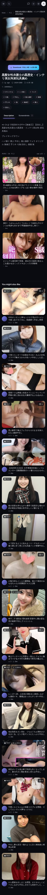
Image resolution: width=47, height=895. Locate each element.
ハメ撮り (22, 92)
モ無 (6, 97)
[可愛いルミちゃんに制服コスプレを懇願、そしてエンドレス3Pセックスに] (23, 795)
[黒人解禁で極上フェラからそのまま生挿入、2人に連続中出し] (23, 419)
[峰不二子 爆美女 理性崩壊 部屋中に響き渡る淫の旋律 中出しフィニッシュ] (23, 607)
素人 (36, 102)
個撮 (39, 97)
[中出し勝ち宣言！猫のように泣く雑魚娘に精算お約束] (23, 833)
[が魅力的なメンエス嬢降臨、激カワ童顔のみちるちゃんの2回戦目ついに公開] (23, 570)
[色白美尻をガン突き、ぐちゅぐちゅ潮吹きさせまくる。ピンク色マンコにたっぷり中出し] (23, 720)
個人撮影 (28, 97)
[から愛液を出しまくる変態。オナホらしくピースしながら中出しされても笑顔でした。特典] (23, 871)
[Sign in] (43, 3)
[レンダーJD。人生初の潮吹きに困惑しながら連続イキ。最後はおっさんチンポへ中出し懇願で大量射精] (23, 683)
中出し (16, 97)
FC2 (10, 13)
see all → (41, 154)
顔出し (7, 107)
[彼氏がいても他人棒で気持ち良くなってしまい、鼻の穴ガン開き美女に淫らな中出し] (23, 758)
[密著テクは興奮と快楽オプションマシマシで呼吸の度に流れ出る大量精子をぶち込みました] (23, 381)
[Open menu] (3, 3)
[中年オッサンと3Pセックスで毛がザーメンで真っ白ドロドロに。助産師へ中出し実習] (23, 306)
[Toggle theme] (33, 4)
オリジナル (9, 92)
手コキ (7, 102)
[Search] (9, 3)
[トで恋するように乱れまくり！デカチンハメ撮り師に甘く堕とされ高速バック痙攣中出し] (23, 532)
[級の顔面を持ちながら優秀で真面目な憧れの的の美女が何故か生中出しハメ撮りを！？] (23, 494)
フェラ (34, 92)
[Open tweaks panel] (38, 4)
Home (3, 13)
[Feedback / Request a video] (28, 4)
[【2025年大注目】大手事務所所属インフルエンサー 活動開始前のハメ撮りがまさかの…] (23, 456)
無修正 (26, 102)
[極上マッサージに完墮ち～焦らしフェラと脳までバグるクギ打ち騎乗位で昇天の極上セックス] (23, 645)
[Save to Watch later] (42, 291)
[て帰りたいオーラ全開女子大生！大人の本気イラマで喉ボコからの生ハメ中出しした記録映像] (23, 344)
